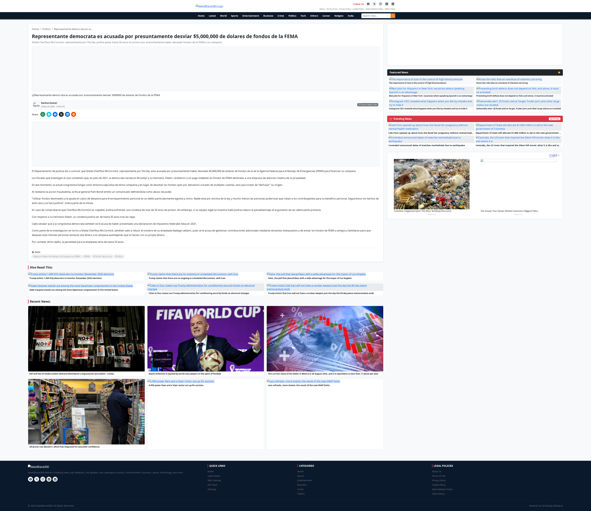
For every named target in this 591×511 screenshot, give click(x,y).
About (322, 9)
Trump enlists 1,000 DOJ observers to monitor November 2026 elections (65, 278)
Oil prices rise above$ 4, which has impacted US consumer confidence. (64, 446)
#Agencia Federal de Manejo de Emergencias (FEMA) (56, 256)
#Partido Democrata (102, 256)
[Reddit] (73, 114)
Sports (234, 15)
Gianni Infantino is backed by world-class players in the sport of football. (185, 373)
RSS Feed (212, 484)
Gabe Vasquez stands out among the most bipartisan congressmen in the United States (73, 289)
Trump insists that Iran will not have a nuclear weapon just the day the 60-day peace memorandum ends (321, 293)
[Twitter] (374, 4)
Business (268, 15)
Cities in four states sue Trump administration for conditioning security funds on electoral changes (199, 293)
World (223, 15)
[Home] (209, 6)
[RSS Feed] (386, 4)
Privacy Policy (345, 9)
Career (326, 15)
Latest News (214, 475)
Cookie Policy (358, 9)
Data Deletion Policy (374, 9)
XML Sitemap (214, 480)
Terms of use (332, 9)
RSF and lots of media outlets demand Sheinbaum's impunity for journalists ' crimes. (72, 373)
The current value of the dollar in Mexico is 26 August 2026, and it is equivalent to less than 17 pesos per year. (323, 373)
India (351, 15)
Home (201, 15)
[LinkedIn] (67, 114)
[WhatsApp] (42, 114)
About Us (436, 471)
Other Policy (390, 9)
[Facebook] (368, 4)
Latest (212, 15)
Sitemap (212, 489)
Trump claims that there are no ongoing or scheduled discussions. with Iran (187, 278)
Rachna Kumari (49, 102)
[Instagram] (380, 4)
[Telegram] (48, 114)
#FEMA (87, 256)
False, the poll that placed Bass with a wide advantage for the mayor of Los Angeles (310, 278)
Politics (292, 15)
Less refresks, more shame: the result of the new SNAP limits (299, 385)
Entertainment (250, 15)
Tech (303, 15)
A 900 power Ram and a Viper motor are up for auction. (176, 385)
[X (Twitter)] (61, 114)
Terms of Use (438, 475)
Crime (280, 15)
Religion (339, 15)
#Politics (119, 256)
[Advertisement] (578, 57)
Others (314, 15)
